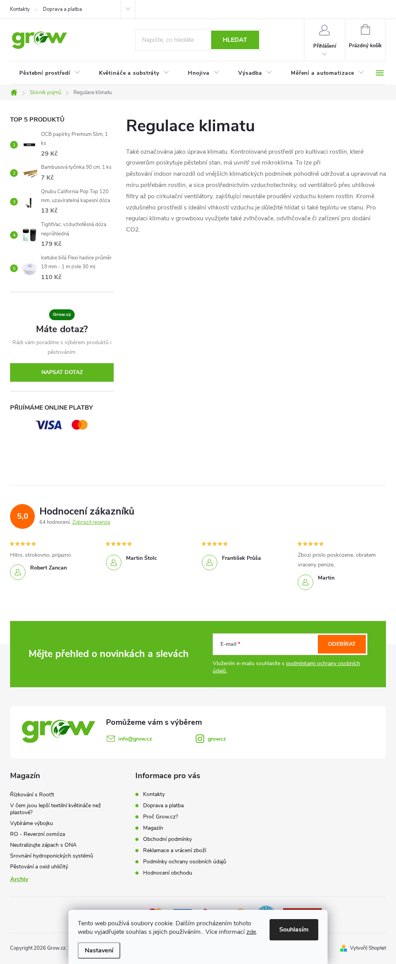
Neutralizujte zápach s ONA (43, 845)
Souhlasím (294, 929)
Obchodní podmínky (167, 839)
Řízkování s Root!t (32, 794)
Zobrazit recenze (91, 522)
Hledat (235, 40)
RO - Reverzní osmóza (37, 834)
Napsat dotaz (62, 372)
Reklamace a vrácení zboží (174, 850)
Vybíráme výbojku (31, 823)
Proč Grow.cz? (160, 816)
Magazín (153, 828)
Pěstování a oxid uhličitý (39, 866)
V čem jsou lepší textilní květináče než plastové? (55, 809)
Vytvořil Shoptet (368, 948)
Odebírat (342, 644)
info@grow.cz (135, 739)
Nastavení (99, 950)
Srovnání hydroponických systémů (51, 855)
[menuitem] (50, 73)
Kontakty (20, 9)
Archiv (19, 879)
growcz (217, 739)
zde (251, 932)
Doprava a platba (62, 9)
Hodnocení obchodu (167, 873)
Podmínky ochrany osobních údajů (184, 861)
